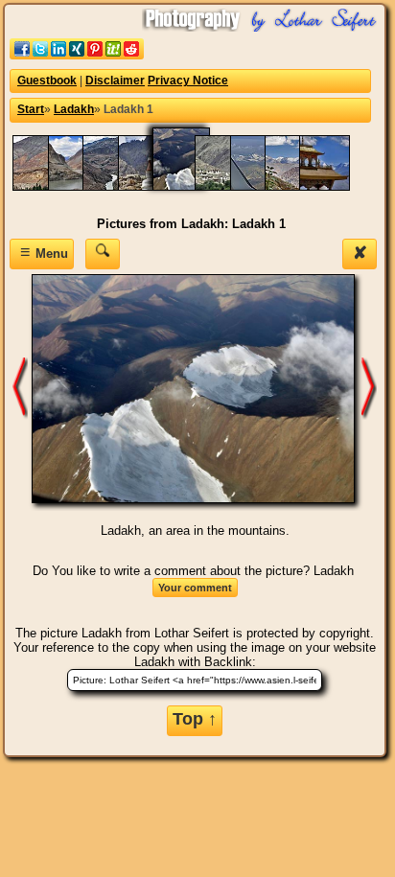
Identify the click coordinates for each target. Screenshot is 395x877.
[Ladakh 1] (191, 186)
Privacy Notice (188, 80)
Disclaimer (115, 80)
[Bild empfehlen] (77, 55)
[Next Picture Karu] (20, 388)
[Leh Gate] (333, 186)
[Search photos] (102, 253)
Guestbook (47, 80)
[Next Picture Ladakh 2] (369, 388)
